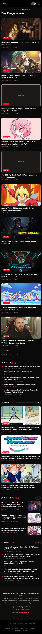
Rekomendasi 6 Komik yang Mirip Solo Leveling (20, 384)
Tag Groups (25, 630)
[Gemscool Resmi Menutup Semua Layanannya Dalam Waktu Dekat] (21, 62)
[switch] (33, 3)
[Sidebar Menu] (39, 4)
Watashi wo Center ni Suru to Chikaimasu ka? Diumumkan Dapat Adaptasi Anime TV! (13, 517)
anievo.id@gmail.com (23, 609)
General (6, 37)
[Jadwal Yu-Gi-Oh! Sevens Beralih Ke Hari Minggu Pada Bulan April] (21, 195)
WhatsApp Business (23, 612)
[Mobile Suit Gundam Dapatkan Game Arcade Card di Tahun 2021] (21, 261)
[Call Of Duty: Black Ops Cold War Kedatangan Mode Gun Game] (21, 162)
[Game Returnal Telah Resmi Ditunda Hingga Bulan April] (21, 228)
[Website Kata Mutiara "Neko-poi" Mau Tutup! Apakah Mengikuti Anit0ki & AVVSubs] (21, 129)
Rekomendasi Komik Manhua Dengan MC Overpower (22, 366)
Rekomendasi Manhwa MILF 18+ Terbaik (18, 372)
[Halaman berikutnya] (14, 354)
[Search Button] (28, 3)
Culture (5, 452)
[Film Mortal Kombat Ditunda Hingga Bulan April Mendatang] (21, 29)
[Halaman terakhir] (17, 354)
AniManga (6, 137)
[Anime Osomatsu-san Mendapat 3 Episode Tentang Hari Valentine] (21, 294)
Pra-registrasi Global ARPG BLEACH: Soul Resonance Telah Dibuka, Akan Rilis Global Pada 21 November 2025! (21, 578)
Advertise (7, 628)
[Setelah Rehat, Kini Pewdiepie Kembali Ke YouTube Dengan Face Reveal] (21, 328)
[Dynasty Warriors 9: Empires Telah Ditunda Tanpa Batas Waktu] (21, 95)
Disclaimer (17, 630)
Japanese (6, 423)
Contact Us (33, 628)
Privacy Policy (24, 628)
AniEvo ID (10, 363)
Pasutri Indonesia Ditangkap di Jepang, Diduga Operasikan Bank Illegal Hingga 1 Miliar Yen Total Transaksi (18, 487)
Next (38, 402)
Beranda (14, 9)
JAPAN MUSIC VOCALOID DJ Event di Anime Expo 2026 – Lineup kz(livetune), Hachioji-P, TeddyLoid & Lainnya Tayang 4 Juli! (20, 458)
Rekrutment (15, 628)
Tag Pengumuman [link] (24, 9)
